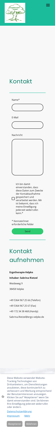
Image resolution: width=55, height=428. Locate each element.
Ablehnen (31, 424)
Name (16, 99)
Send (27, 231)
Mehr (27, 415)
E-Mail (15, 117)
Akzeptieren (14, 424)
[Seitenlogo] (15, 13)
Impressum (13, 415)
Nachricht (17, 135)
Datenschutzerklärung (19, 411)
